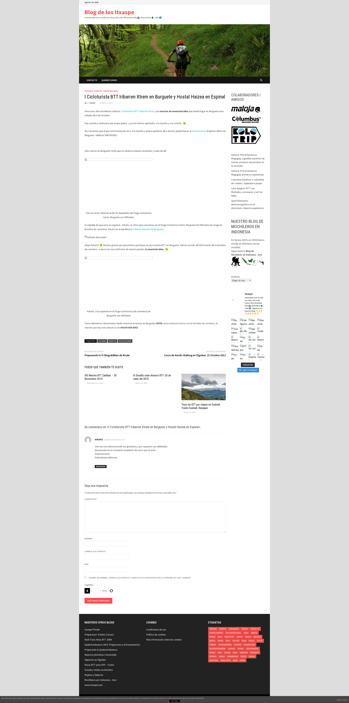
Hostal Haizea (199, 131)
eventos (98, 91)
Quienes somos (109, 80)
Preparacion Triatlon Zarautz (99, 634)
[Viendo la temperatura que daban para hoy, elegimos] (252, 339)
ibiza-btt (236, 641)
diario (246, 633)
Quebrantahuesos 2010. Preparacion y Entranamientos (112, 644)
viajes (235, 660)
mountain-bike (111, 91)
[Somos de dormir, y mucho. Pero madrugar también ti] (252, 348)
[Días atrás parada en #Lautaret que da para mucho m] (252, 322)
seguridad (243, 652)
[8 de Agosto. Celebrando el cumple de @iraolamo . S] (243, 322)
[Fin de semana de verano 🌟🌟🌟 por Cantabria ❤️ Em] (235, 356)
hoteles (220, 641)
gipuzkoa (257, 637)
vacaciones (214, 660)
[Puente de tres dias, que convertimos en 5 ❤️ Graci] (252, 356)
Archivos (235, 276)
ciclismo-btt (255, 629)
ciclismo (89, 91)
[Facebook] (249, 2)
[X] (253, 2)
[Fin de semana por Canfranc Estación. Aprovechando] (243, 339)
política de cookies (166, 698)
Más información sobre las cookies (164, 639)
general (248, 637)
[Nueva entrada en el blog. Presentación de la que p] (235, 339)
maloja (251, 641)
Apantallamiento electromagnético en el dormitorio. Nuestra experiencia (247, 204)
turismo (252, 656)
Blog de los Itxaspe (109, 12)
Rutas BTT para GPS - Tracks (99, 664)
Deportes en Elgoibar (95, 659)
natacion (231, 648)
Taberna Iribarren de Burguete (148, 229)
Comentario (91, 499)
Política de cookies (156, 634)
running (227, 652)
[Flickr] (263, 2)
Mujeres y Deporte (94, 674)
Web (86, 564)
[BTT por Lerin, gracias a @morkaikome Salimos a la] (243, 348)
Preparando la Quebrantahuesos (101, 649)
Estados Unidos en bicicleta (99, 669)
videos (242, 660)
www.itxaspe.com (94, 685)
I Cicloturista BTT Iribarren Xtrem (137, 111)
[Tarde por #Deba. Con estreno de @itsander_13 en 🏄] (261, 330)
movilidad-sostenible (217, 648)
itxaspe (92, 103)
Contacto (92, 80)
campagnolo (234, 629)
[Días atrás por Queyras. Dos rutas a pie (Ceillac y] (261, 322)
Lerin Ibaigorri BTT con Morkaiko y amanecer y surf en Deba (246, 192)
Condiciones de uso (156, 629)
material (213, 644)
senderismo (254, 652)
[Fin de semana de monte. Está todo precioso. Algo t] (243, 356)
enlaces (212, 637)
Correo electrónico (96, 551)
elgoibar (254, 633)
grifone (212, 641)
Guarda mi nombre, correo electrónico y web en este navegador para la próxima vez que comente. (140, 577)
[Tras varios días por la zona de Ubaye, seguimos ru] (235, 330)
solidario (213, 656)
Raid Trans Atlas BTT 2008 (98, 639)
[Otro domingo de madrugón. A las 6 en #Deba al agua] (235, 348)
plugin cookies (342, 700)
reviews (212, 652)
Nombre (89, 538)
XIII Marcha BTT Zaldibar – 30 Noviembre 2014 (101, 377)
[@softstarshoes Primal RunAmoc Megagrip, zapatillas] (243, 330)
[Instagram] (256, 2)
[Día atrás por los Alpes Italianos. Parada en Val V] (235, 322)
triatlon (243, 656)
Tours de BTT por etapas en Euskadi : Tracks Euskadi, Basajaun (201, 406)
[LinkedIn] (260, 2)
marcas (260, 641)
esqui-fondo (229, 637)
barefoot (222, 629)
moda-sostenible (225, 644)
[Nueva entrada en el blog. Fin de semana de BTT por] (261, 339)
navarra (240, 648)
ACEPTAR (174, 701)
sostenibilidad (232, 656)
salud (235, 652)
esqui (220, 637)
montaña (237, 644)
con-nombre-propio (233, 633)
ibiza (228, 641)
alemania (213, 629)
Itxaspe (88, 629)
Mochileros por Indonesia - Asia (100, 679)
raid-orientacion (252, 648)
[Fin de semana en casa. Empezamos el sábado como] (261, 348)
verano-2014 (225, 660)
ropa (220, 652)
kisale (244, 641)
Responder (100, 466)
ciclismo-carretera (216, 633)
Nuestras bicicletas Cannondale (100, 654)
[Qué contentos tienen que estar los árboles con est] (252, 330)
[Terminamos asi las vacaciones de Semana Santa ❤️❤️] (261, 356)
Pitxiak (96, 629)
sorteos (222, 656)
